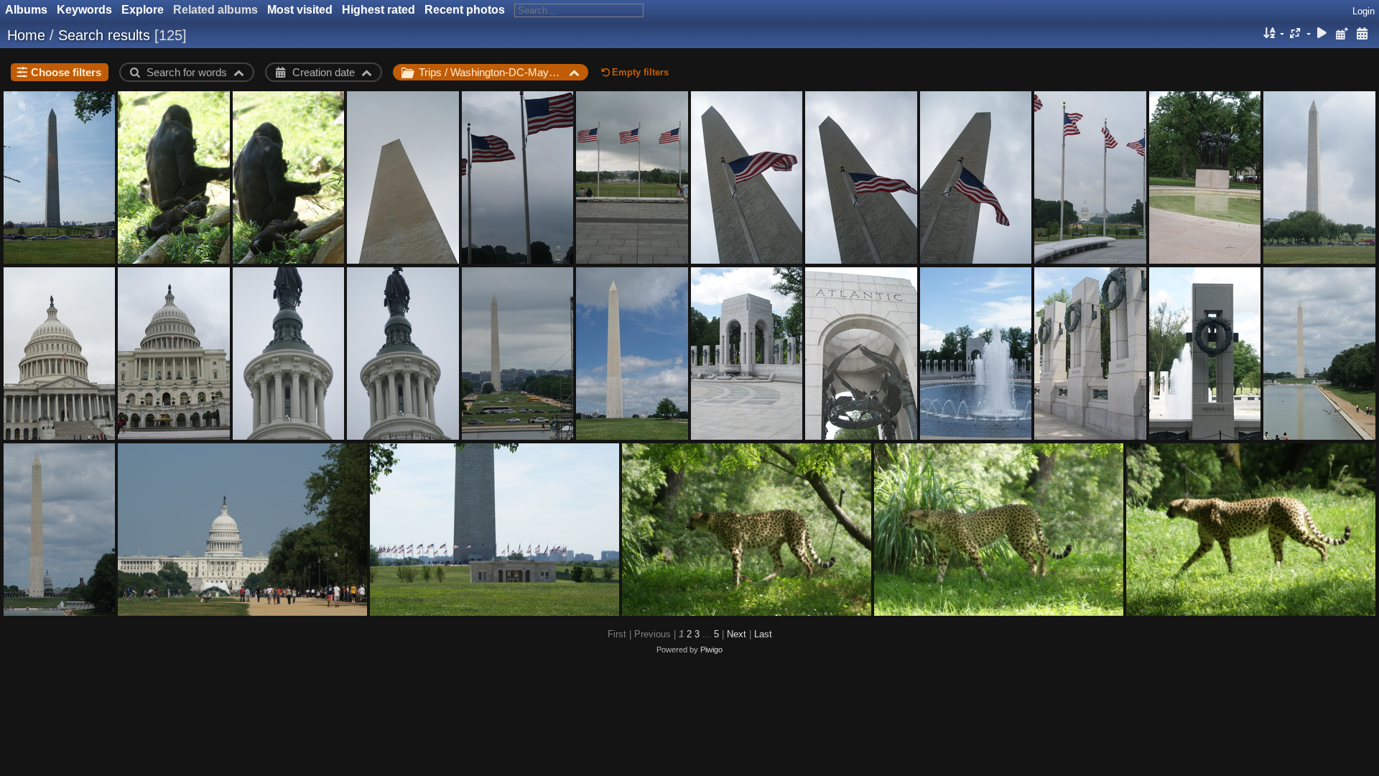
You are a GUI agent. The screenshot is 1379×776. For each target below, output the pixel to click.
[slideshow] (1322, 34)
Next (736, 634)
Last (763, 634)
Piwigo (711, 649)
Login (1363, 11)
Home (26, 35)
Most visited (300, 10)
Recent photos (464, 10)
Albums (26, 10)
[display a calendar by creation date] (1361, 34)
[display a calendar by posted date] (1341, 34)
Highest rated (378, 10)
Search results (104, 35)
